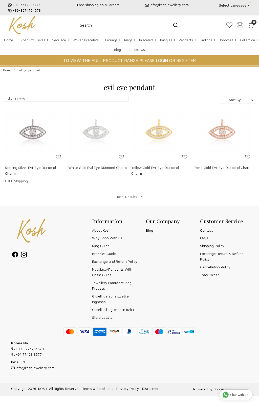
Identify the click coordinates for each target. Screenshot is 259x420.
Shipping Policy (212, 246)
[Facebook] (15, 255)
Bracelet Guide (104, 253)
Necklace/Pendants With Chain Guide (112, 272)
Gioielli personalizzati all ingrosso (111, 299)
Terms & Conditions (97, 388)
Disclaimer (150, 388)
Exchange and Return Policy (114, 261)
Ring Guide (101, 246)
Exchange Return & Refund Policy (222, 256)
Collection (247, 40)
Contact (206, 230)
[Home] (22, 25)
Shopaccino (223, 389)
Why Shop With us (107, 238)
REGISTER (186, 60)
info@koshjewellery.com (169, 5)
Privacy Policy (127, 388)
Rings (128, 40)
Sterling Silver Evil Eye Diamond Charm (30, 170)
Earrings (111, 40)
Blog (117, 50)
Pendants (186, 40)
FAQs (204, 238)
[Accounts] (240, 25)
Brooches (226, 40)
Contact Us (136, 50)
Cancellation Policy (215, 267)
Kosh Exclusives (33, 40)
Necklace (59, 40)
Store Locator (103, 317)
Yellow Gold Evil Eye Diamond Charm (155, 170)
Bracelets (146, 40)
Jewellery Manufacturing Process (112, 285)
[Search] (175, 25)
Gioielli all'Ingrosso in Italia (113, 309)
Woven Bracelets (86, 40)
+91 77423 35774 (29, 354)
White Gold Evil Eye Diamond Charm (97, 167)
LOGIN (162, 60)
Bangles (166, 40)
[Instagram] (24, 255)
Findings (206, 40)
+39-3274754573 (27, 10)
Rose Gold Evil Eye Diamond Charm (223, 167)
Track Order (209, 275)
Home (8, 40)
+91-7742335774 (26, 5)
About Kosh (101, 230)
